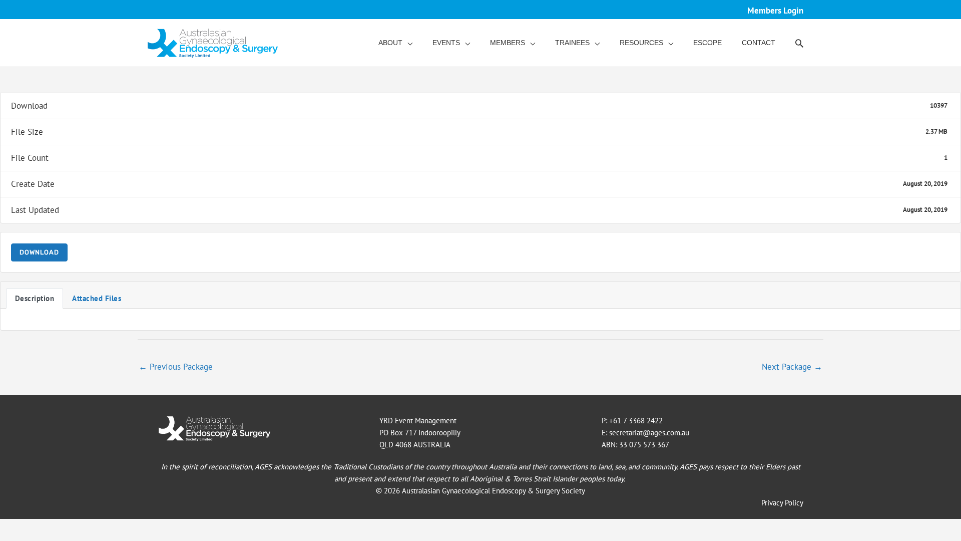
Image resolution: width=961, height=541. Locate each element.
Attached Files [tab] (96, 298)
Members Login (775, 10)
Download (39, 252)
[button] (799, 43)
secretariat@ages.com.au (649, 432)
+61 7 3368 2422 (636, 420)
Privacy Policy (782, 502)
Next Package (792, 366)
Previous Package (176, 366)
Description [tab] (35, 298)
